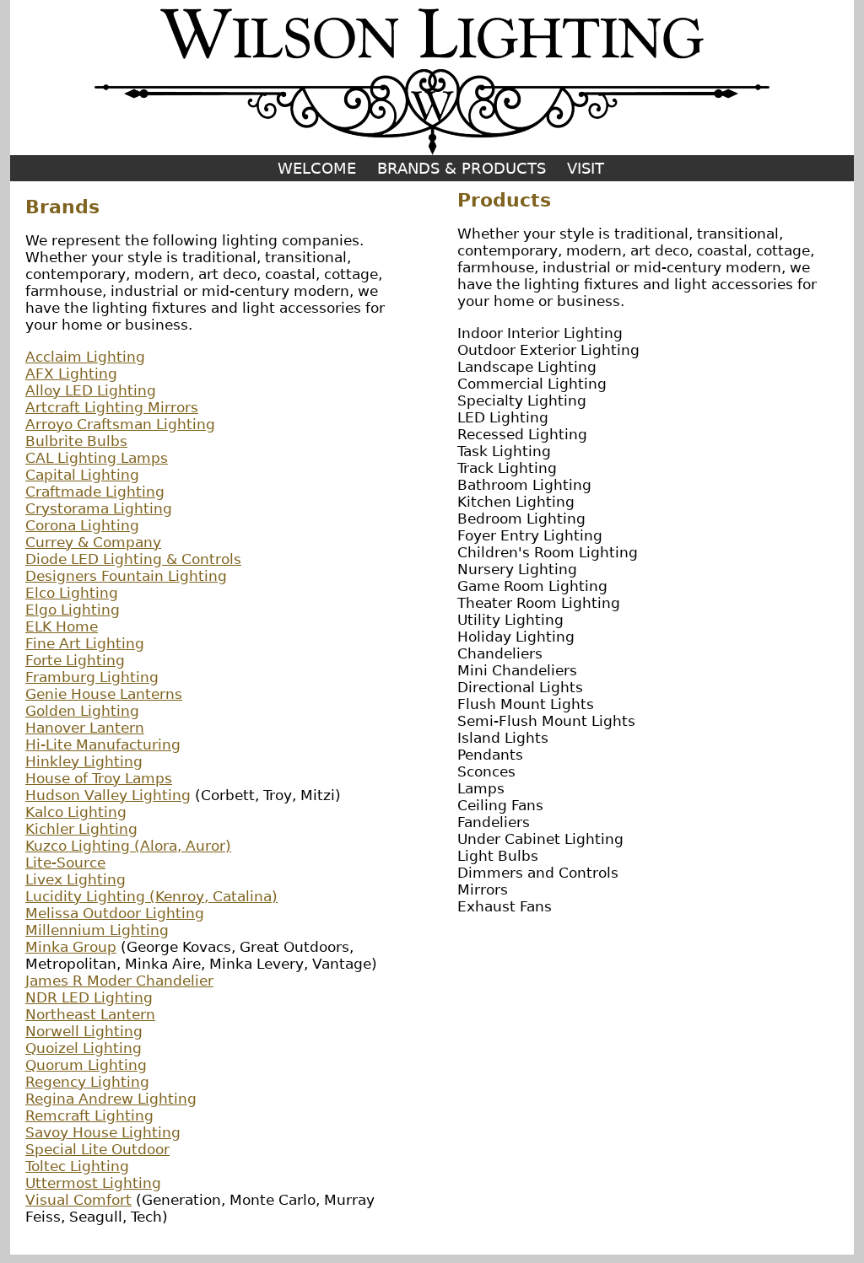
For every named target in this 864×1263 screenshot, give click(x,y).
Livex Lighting (75, 879)
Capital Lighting (82, 474)
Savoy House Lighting (103, 1132)
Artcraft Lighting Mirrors (111, 407)
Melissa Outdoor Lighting (114, 913)
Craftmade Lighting (95, 491)
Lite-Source (65, 862)
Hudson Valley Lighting (108, 795)
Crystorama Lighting (98, 508)
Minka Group (70, 946)
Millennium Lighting (97, 930)
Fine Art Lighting (84, 643)
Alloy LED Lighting (90, 390)
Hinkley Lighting (84, 761)
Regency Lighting (87, 1081)
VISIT (585, 168)
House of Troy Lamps (98, 778)
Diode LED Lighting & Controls (133, 559)
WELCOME (317, 168)
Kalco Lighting (76, 811)
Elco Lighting (71, 592)
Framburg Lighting (92, 677)
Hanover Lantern (84, 727)
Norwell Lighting (84, 1031)
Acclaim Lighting (85, 356)
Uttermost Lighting (93, 1182)
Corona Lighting (82, 525)
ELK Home (61, 626)
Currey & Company (93, 542)
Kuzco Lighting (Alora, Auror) (128, 845)
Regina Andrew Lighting (111, 1098)
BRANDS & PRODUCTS (461, 168)
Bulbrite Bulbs (76, 441)
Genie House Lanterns (103, 693)
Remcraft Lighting (89, 1115)
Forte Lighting (75, 660)
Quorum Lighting (86, 1064)
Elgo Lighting (72, 609)
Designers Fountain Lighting (126, 575)
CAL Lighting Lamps (96, 457)
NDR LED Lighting (89, 997)
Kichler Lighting (81, 828)
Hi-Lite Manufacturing (103, 744)
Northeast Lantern (90, 1014)
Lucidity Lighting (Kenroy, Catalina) (151, 896)
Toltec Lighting (77, 1166)
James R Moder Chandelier (119, 980)
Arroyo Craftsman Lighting (120, 424)
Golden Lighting (82, 710)
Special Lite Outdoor (97, 1149)
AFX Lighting (71, 373)
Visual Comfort (78, 1199)
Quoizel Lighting (83, 1048)
